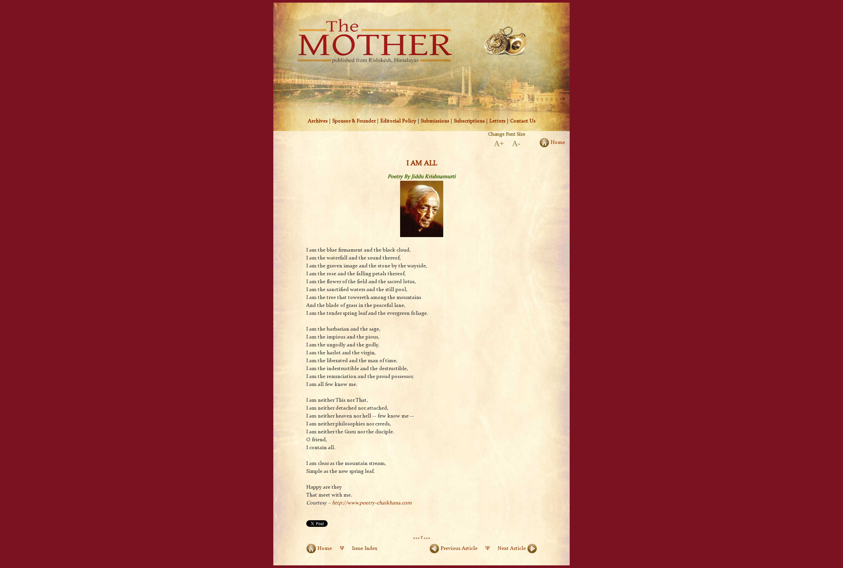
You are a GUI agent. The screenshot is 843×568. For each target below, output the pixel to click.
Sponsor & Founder (354, 121)
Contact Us (522, 121)
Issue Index (364, 548)
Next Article (512, 548)
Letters (497, 121)
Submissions (435, 121)
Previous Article (458, 548)
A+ (499, 143)
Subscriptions (469, 121)
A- (516, 143)
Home (557, 142)
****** (421, 539)
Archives (318, 121)
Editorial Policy (398, 121)
